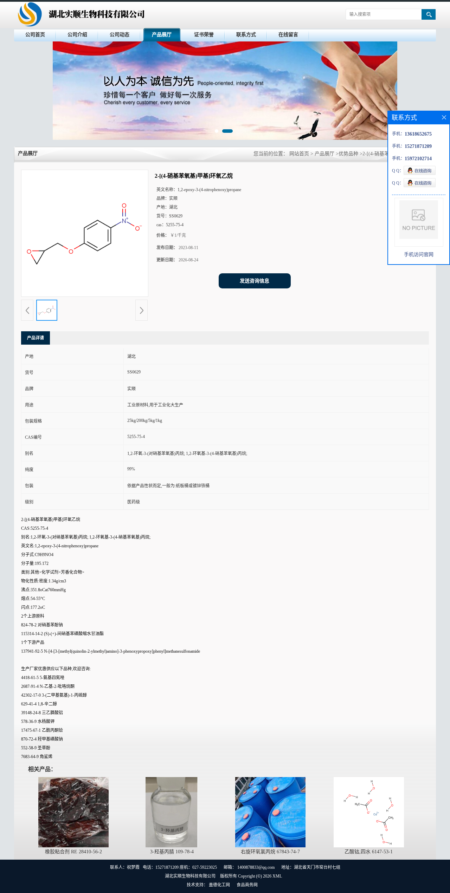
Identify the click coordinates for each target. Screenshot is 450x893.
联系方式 (246, 34)
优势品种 (348, 153)
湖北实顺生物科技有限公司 (190, 876)
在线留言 (288, 34)
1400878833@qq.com (256, 867)
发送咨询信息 (254, 280)
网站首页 (299, 153)
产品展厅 (162, 34)
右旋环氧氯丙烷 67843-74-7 (270, 851)
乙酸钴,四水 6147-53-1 (369, 851)
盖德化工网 (219, 884)
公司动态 (119, 34)
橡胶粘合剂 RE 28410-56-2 (73, 851)
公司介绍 (77, 34)
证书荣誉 (204, 34)
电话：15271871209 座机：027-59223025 (180, 867)
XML (277, 876)
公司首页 (35, 34)
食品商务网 (247, 884)
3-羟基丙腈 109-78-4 (172, 851)
